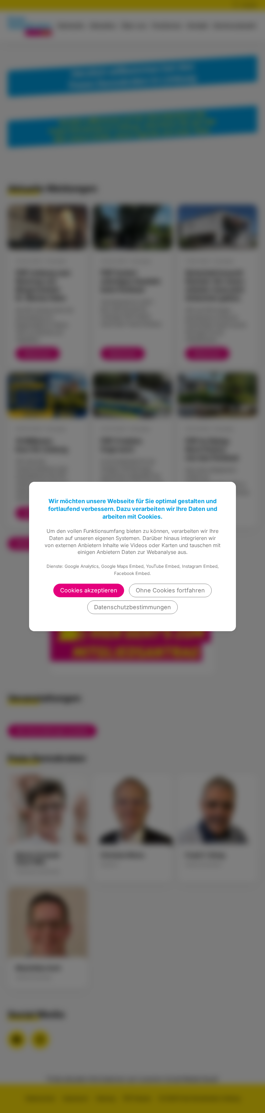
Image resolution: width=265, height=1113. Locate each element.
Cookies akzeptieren (88, 590)
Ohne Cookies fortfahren (170, 590)
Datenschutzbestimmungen (132, 607)
